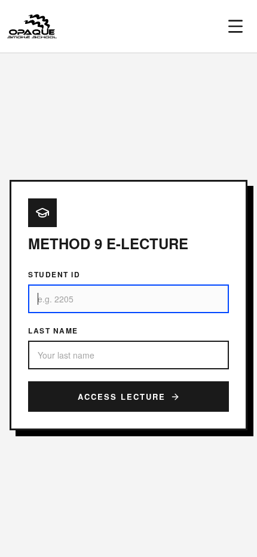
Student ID (54, 274)
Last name (53, 330)
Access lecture (122, 396)
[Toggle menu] (235, 26)
